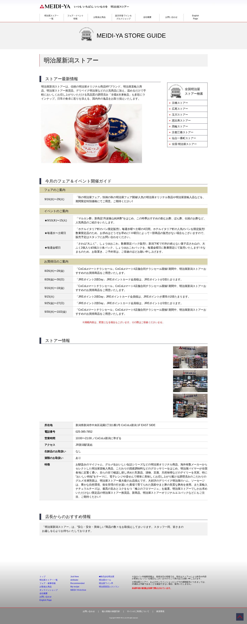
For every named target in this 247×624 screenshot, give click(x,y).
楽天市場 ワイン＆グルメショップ (123, 17)
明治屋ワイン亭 (106, 583)
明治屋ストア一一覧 (51, 17)
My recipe (74, 586)
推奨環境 (160, 611)
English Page (45, 600)
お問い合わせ (171, 17)
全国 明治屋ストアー (184, 144)
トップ (42, 576)
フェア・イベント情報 (75, 17)
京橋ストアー (180, 102)
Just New (74, 576)
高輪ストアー (180, 126)
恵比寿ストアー (181, 120)
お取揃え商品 (99, 17)
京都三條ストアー (182, 132)
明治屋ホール (105, 580)
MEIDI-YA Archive (78, 590)
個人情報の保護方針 (111, 611)
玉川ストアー (180, 114)
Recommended (77, 583)
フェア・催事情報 (47, 583)
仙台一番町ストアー (184, 138)
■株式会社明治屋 (106, 576)
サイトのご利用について (138, 611)
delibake (74, 580)
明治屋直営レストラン (109, 586)
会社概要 (147, 17)
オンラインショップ (48, 590)
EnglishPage (195, 17)
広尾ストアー (180, 108)
